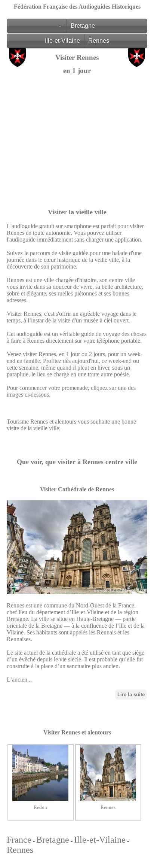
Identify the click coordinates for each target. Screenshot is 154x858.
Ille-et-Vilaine (62, 40)
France (19, 840)
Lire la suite (131, 694)
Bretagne (83, 25)
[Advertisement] (77, 157)
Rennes (98, 40)
